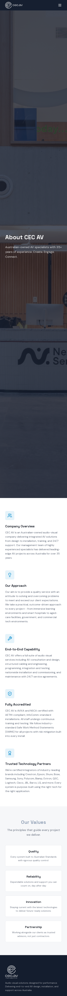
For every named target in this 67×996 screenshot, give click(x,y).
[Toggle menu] (60, 5)
